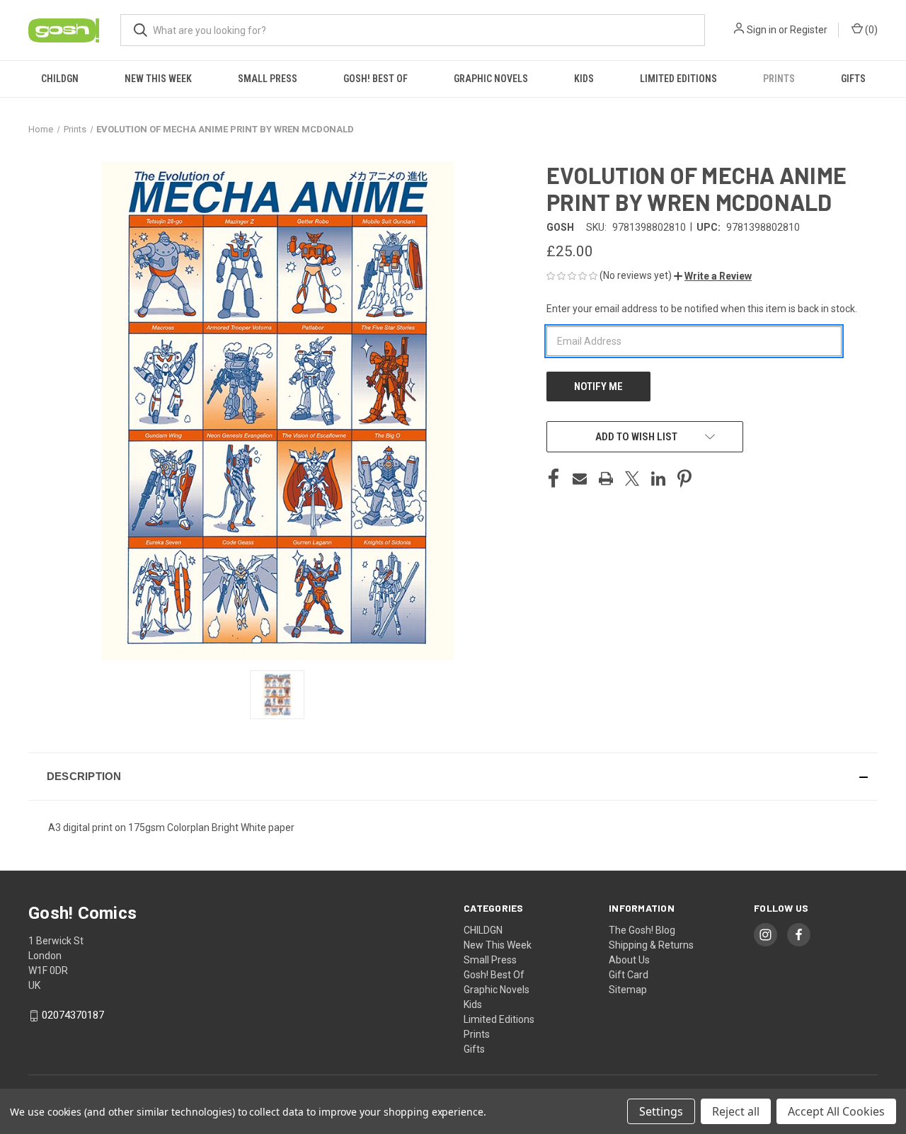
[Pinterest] (684, 478)
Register (808, 29)
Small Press (267, 78)
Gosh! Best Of (375, 78)
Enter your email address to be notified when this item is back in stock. (701, 308)
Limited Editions (678, 78)
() (870, 29)
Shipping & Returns (651, 945)
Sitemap (628, 989)
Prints (779, 78)
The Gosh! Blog (642, 930)
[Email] (580, 478)
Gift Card (628, 974)
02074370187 (73, 1015)
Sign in (761, 29)
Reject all (735, 1111)
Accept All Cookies (836, 1111)
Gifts (853, 78)
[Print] (606, 478)
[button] (713, 276)
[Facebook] (553, 478)
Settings (661, 1111)
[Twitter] (632, 478)
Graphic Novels (491, 78)
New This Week (158, 78)
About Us (629, 960)
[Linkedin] (658, 478)
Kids (584, 78)
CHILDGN (60, 78)
